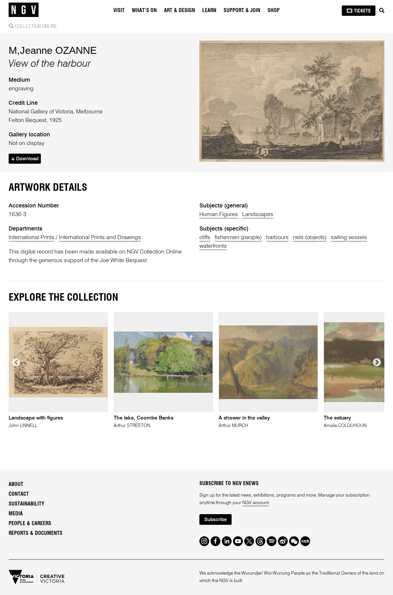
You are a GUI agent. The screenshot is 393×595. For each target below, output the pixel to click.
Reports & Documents (35, 533)
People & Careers (30, 523)
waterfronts (213, 246)
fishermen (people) (238, 238)
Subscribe (215, 519)
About (16, 484)
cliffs (204, 238)
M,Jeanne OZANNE (53, 50)
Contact (19, 494)
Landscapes (257, 215)
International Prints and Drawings (100, 238)
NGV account (255, 503)
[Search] (381, 10)
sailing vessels (349, 238)
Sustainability (26, 504)
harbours (277, 238)
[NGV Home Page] (24, 10)
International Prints (31, 238)
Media (16, 513)
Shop (274, 10)
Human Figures (218, 215)
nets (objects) (310, 238)
